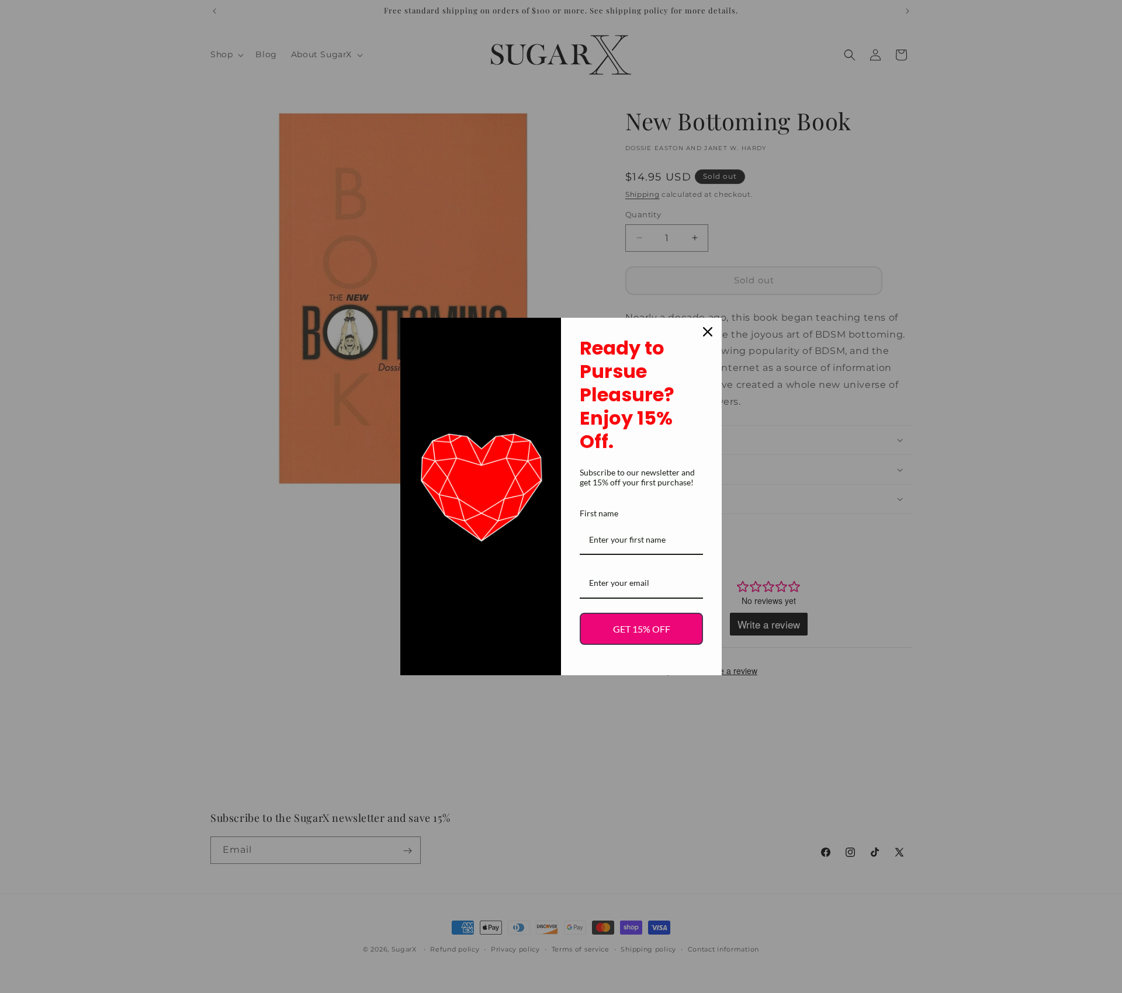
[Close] (708, 332)
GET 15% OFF (641, 628)
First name (599, 513)
